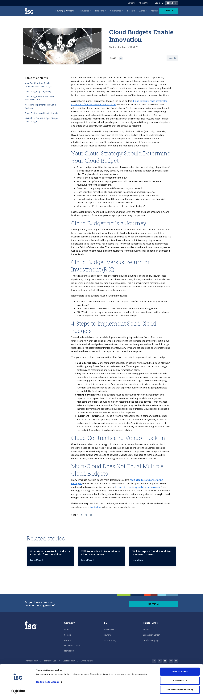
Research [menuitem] (131, 10)
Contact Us (169, 11)
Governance (109, 629)
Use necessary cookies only (180, 689)
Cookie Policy (69, 660)
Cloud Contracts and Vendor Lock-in (41, 113)
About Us (143, 3)
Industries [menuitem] (84, 10)
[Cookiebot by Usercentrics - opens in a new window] (18, 692)
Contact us (95, 507)
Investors (68, 640)
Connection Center (151, 635)
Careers (131, 3)
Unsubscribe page (151, 640)
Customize (178, 680)
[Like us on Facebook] (154, 661)
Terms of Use (50, 660)
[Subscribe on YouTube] (171, 661)
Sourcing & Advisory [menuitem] (65, 10)
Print (171, 58)
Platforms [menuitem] (99, 10)
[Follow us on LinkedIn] (165, 661)
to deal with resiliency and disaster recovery (137, 487)
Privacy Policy (31, 660)
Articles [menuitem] (154, 10)
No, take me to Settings (47, 682)
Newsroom (69, 650)
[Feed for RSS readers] (176, 661)
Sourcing (107, 635)
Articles (146, 629)
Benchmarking (110, 640)
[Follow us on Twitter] (160, 661)
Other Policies (87, 660)
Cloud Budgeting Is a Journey (38, 91)
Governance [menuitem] (115, 10)
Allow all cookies (180, 671)
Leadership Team (72, 645)
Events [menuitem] (142, 10)
